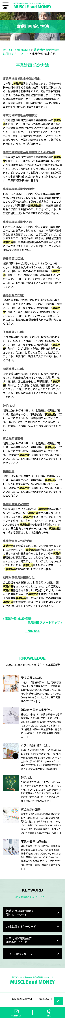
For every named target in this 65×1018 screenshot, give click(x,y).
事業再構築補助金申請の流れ (21, 78)
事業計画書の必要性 (16, 504)
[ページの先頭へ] (58, 1001)
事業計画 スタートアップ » (44, 622)
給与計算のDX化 (13, 295)
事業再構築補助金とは (17, 222)
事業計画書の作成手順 (17, 541)
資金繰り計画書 (13, 438)
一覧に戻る (32, 631)
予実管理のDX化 (13, 332)
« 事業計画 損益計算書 (17, 618)
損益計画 (8, 471)
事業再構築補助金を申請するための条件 (29, 152)
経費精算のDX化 (13, 258)
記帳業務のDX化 (13, 369)
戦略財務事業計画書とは (19, 577)
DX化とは (9, 405)
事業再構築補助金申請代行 (20, 115)
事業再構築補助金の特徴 (19, 189)
